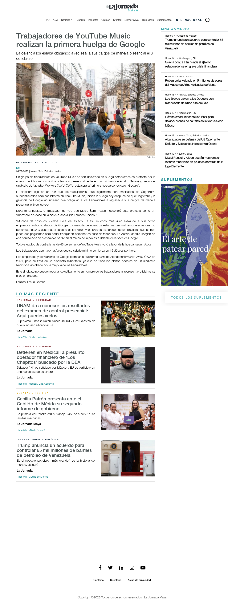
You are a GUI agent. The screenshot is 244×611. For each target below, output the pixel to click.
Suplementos (164, 20)
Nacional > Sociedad (34, 300)
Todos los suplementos (196, 297)
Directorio (115, 580)
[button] (166, 235)
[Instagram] (132, 568)
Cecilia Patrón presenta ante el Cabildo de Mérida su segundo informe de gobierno (49, 404)
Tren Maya (148, 20)
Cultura (81, 20)
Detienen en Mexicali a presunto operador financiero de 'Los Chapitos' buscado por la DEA (50, 357)
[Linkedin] (121, 568)
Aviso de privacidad (139, 580)
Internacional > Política (38, 440)
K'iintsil (117, 20)
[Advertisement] (85, 511)
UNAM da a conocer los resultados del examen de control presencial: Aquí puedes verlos (53, 311)
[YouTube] (143, 568)
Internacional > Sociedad (38, 162)
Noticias (65, 20)
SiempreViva (131, 20)
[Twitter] (110, 568)
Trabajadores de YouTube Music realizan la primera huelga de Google (80, 40)
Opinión (105, 20)
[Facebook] (100, 568)
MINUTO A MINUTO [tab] (175, 29)
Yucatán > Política (33, 393)
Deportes (93, 20)
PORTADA (52, 20)
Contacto (98, 580)
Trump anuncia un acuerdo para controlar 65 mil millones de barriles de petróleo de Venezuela (54, 450)
